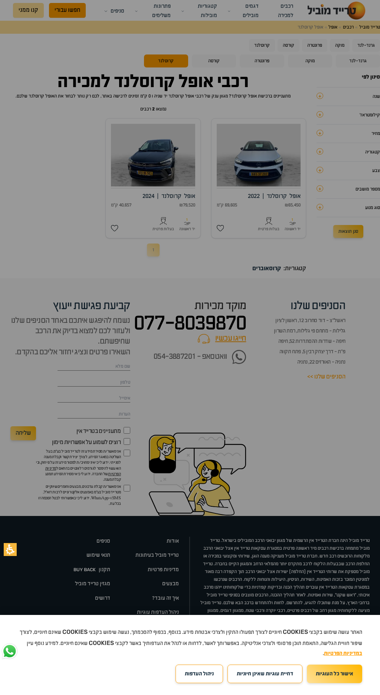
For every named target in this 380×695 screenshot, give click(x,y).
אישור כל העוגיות (334, 674)
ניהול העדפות (199, 674)
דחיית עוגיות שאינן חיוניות (265, 674)
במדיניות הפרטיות (343, 653)
